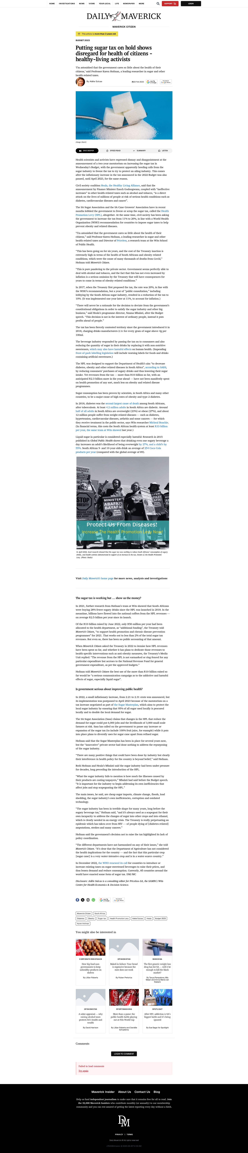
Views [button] (92, 3)
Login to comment (124, 1054)
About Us (124, 1092)
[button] (152, 82)
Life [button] (117, 3)
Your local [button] (105, 3)
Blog (157, 1092)
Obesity (91, 918)
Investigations (67, 3)
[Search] (158, 3)
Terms (130, 1134)
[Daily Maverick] (124, 16)
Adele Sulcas (137, 918)
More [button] (141, 3)
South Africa (100, 913)
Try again (83, 1070)
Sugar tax (102, 918)
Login (191, 3)
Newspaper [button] (128, 3)
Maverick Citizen (84, 913)
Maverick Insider (103, 1092)
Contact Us (142, 1092)
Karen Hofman (83, 923)
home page (98, 578)
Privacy (119, 1134)
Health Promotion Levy (119, 918)
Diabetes (80, 918)
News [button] (81, 3)
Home (52, 3)
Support (168, 3)
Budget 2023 (160, 918)
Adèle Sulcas (96, 81)
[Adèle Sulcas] (80, 81)
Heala (149, 918)
